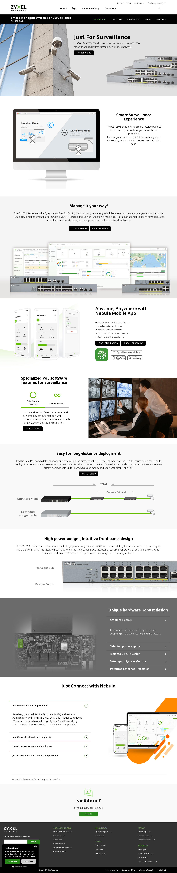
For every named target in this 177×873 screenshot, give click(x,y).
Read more (31, 857)
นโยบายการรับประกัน (59, 844)
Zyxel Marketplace (101, 832)
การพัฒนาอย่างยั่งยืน (144, 854)
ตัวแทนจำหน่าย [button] (110, 8)
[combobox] (35, 847)
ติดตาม (33, 841)
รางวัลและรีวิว (99, 850)
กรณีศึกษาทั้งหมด (143, 857)
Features (148, 19)
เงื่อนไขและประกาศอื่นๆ (59, 852)
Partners (138, 3)
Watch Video (84, 53)
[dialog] (20, 857)
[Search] (159, 8)
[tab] (138, 629)
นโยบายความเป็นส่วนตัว (146, 870)
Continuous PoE (57, 403)
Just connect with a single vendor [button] (30, 705)
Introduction (99, 19)
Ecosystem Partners (144, 840)
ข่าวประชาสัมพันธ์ (100, 845)
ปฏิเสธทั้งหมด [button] (28, 861)
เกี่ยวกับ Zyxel (142, 850)
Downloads (161, 19)
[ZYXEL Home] (18, 8)
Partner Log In (142, 832)
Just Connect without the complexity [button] (32, 737)
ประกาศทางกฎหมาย (112, 870)
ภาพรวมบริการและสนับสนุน (61, 832)
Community (57, 836)
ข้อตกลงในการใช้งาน (128, 870)
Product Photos (116, 19)
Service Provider (124, 3)
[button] (20, 866)
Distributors (99, 836)
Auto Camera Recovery (33, 403)
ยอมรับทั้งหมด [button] (12, 861)
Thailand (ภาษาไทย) (155, 3)
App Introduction (108, 343)
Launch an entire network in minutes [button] (32, 746)
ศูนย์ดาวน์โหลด (57, 840)
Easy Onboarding (133, 343)
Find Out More (100, 228)
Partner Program (143, 836)
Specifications (133, 19)
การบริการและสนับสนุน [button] (91, 8)
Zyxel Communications (145, 861)
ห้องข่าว (98, 841)
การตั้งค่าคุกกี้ (162, 870)
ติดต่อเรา (88, 814)
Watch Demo (79, 228)
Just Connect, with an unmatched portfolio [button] (35, 755)
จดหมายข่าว (99, 854)
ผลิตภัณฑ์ (63, 8)
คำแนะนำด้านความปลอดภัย (61, 848)
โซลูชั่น (74, 8)
